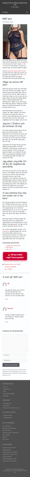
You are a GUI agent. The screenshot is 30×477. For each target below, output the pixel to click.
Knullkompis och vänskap (9, 461)
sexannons (5, 231)
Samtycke (6, 405)
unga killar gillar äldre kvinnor (16, 71)
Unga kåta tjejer (6, 450)
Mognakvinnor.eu (19, 469)
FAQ (5, 391)
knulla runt (22, 74)
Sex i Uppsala (6, 435)
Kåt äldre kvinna (6, 430)
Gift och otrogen (6, 456)
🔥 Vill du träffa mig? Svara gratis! (15, 256)
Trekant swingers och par (9, 458)
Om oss (6, 387)
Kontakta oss (7, 389)
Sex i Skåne (8, 269)
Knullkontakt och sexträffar (9, 452)
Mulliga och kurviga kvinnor (9, 454)
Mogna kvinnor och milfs (12, 264)
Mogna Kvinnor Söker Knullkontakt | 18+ (15, 4)
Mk (9, 283)
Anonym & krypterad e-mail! (11, 408)
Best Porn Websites (18, 470)
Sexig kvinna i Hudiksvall (9, 428)
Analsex (4, 437)
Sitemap (6, 395)
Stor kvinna (5, 439)
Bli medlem (16, 7)
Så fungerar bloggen (9, 393)
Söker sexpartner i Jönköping (10, 432)
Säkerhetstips (7, 403)
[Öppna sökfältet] (27, 12)
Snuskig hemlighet (10, 267)
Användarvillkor (8, 415)
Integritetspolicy (8, 417)
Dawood (10, 308)
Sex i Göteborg (6, 426)
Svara (6, 299)
